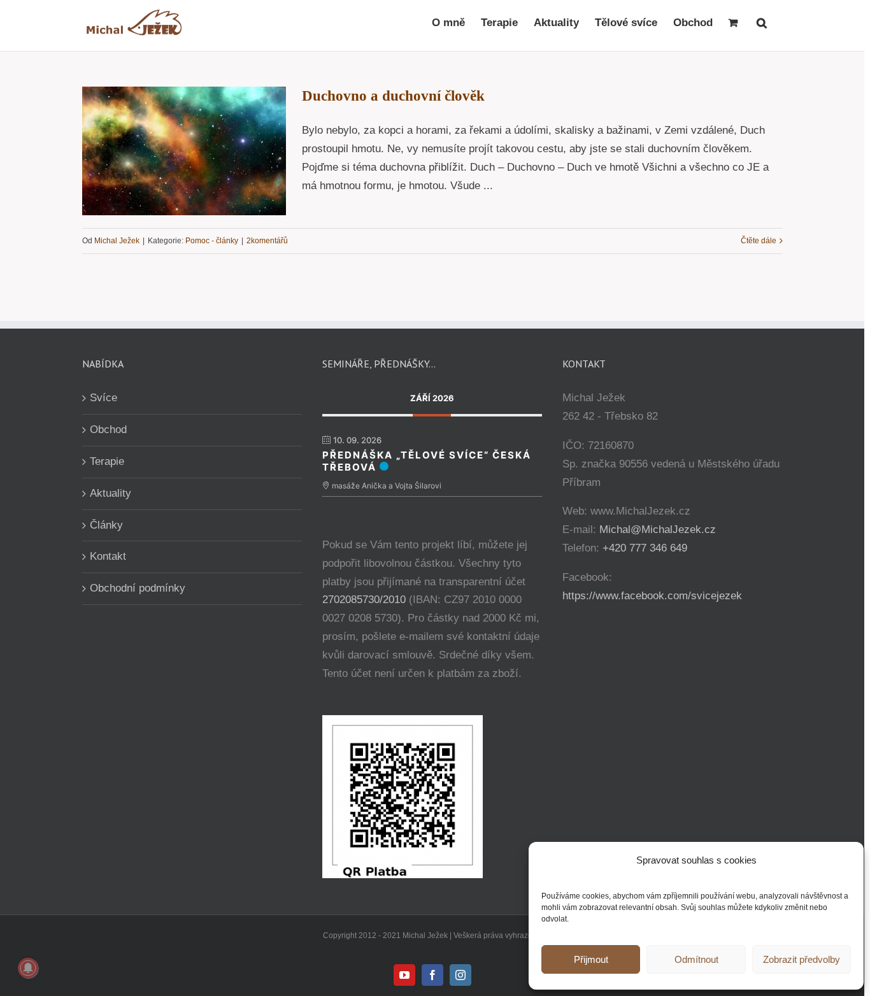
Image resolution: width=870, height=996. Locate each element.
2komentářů (267, 240)
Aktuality (110, 493)
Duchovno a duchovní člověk (393, 96)
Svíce (103, 398)
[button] (762, 22)
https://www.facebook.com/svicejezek (652, 596)
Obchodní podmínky (137, 588)
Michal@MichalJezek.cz (657, 529)
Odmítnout (696, 959)
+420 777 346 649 (645, 548)
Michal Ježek (116, 240)
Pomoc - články (211, 240)
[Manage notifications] (28, 968)
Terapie (107, 461)
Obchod (108, 429)
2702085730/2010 (364, 600)
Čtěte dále (758, 240)
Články (106, 525)
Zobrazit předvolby (801, 959)
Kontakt (108, 556)
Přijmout (591, 959)
